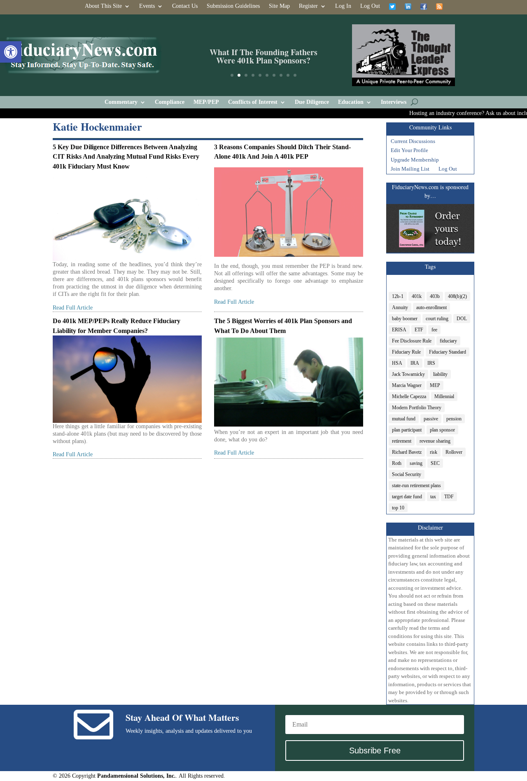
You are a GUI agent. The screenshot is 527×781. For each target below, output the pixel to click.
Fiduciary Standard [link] (447, 352)
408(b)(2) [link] (457, 296)
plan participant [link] (407, 430)
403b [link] (435, 296)
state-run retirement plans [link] (416, 485)
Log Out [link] (370, 6)
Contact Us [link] (185, 6)
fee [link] (434, 330)
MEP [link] (435, 385)
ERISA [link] (399, 330)
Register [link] (308, 6)
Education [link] (351, 102)
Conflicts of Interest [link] (252, 102)
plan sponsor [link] (442, 430)
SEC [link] (435, 463)
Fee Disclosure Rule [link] (411, 341)
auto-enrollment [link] (431, 307)
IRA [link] (414, 363)
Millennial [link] (444, 396)
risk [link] (433, 452)
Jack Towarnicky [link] (408, 374)
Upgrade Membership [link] (415, 161)
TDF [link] (449, 497)
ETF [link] (419, 330)
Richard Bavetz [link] (407, 452)
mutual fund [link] (403, 419)
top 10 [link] (398, 508)
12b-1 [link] (397, 296)
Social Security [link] (406, 474)
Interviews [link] (393, 102)
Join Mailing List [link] (410, 170)
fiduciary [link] (448, 341)
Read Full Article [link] (73, 308)
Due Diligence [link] (312, 102)
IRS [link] (431, 363)
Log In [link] (343, 6)
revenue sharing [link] (435, 441)
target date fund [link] (407, 497)
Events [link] (147, 6)
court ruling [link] (437, 318)
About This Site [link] (103, 6)
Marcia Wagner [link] (407, 385)
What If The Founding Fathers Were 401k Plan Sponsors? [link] (263, 55)
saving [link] (416, 463)
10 (295, 75)
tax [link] (433, 497)
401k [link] (417, 296)
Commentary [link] (121, 102)
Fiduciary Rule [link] (406, 352)
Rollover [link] (453, 452)
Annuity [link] (400, 307)
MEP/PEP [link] (206, 102)
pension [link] (454, 419)
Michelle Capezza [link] (409, 396)
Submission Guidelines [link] (233, 6)
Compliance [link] (169, 102)
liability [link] (440, 374)
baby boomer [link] (404, 318)
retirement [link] (401, 441)
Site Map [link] (279, 6)
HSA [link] (397, 363)
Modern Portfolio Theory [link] (416, 407)
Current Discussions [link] (413, 142)
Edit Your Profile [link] (409, 151)
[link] (10, 52)
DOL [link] (462, 318)
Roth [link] (396, 463)
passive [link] (431, 419)
